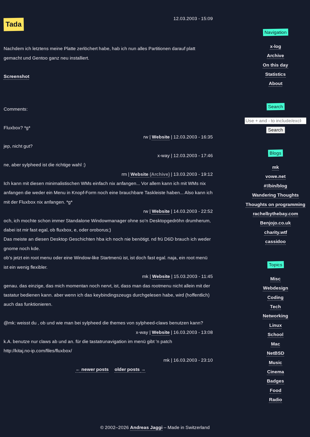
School (275, 334)
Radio (275, 399)
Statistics (275, 74)
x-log (275, 46)
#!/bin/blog (275, 185)
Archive (275, 55)
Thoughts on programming (275, 204)
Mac (275, 343)
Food (275, 390)
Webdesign (275, 288)
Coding (275, 297)
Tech (275, 306)
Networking (275, 315)
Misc (275, 278)
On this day (275, 65)
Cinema (275, 371)
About (275, 83)
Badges (275, 380)
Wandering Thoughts (275, 195)
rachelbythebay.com (275, 213)
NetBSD (275, 353)
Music (275, 362)
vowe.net (275, 176)
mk (275, 167)
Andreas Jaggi (146, 427)
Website (161, 136)
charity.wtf (275, 232)
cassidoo (275, 241)
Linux (275, 325)
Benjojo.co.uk (275, 222)
